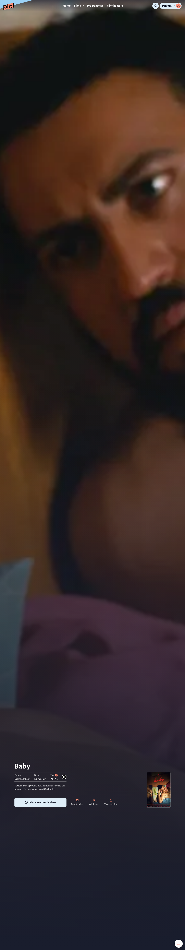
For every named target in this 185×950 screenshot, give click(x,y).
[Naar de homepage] (8, 6)
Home (67, 5)
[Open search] (155, 6)
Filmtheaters (115, 5)
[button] (171, 6)
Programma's (95, 5)
